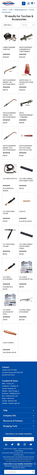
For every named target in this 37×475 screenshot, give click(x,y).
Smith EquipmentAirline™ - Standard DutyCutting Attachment (26, 115)
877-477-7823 (12, 370)
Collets (22, 211)
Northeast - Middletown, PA (10, 393)
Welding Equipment (21, 10)
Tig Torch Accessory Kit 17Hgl (8, 312)
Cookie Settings (18, 450)
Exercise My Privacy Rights (25, 448)
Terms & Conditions (29, 452)
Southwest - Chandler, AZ (10, 386)
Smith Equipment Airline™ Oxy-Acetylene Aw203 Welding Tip (9, 148)
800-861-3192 (18, 372)
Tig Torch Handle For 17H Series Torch (25, 246)
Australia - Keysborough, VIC (11, 403)
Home (5, 10)
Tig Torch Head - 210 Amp (9, 245)
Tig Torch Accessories (7, 278)
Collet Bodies (8, 343)
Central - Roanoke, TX (9, 388)
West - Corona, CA (8, 383)
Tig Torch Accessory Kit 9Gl (26, 278)
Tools (10, 10)
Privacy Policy (19, 455)
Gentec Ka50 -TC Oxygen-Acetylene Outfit (26, 82)
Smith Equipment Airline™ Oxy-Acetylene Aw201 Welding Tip (9, 82)
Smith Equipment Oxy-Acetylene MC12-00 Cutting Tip (25, 148)
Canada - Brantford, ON (9, 401)
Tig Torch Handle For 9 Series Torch (26, 180)
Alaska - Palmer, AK (8, 398)
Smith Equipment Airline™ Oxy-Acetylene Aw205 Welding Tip (9, 115)
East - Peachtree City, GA (10, 396)
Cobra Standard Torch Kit (9, 48)
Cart (34, 3)
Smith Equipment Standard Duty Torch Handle (25, 49)
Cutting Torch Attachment (25, 311)
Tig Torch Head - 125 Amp (9, 212)
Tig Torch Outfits (10, 179)
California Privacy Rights (10, 448)
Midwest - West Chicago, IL (10, 391)
